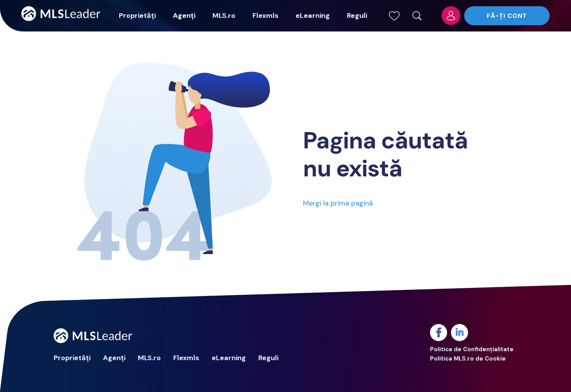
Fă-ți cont (507, 16)
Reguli (357, 15)
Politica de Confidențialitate (472, 349)
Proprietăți (137, 15)
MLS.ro (223, 15)
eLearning (313, 15)
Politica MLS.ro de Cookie (468, 358)
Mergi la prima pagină (338, 203)
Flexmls (265, 15)
